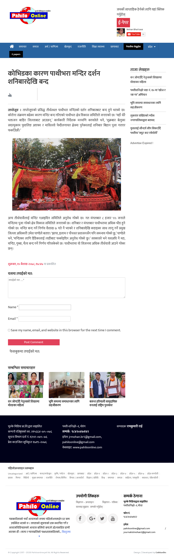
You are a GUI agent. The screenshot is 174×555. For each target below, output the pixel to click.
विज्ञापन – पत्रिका (110, 502)
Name (13, 307)
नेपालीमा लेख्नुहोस (133, 46)
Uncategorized (15, 474)
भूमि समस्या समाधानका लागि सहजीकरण (64, 403)
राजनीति (82, 46)
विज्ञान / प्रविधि (92, 478)
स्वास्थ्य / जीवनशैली (150, 478)
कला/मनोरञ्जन (45, 474)
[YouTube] (113, 519)
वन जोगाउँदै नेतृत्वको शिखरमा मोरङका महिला (23, 403)
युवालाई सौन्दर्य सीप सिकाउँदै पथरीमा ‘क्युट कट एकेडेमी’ (145, 131)
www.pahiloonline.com (87, 447)
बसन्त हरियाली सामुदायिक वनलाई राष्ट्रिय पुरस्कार (103, 403)
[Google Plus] (102, 519)
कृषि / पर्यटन (59, 474)
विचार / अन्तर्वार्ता (76, 478)
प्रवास (10, 478)
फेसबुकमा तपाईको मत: (25, 351)
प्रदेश (150, 47)
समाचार (23, 46)
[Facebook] (81, 519)
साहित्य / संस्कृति (132, 478)
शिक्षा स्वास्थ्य (98, 46)
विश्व (103, 478)
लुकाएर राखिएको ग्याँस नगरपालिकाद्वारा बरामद (142, 118)
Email (13, 318)
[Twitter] (92, 519)
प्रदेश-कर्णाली (152, 474)
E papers (16, 54)
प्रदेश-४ (123, 474)
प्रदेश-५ (132, 474)
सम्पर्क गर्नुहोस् (96, 507)
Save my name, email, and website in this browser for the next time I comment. (66, 330)
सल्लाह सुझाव (82, 507)
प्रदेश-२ (106, 474)
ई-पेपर (123, 23)
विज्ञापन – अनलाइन (85, 502)
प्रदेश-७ (141, 474)
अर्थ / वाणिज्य (51, 46)
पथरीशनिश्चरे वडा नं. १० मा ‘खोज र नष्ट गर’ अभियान (148, 92)
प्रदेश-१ (97, 474)
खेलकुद (68, 46)
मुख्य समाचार (37, 478)
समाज (36, 46)
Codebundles (161, 552)
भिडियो (26, 478)
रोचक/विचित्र (61, 478)
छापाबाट (115, 46)
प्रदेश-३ (114, 474)
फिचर (18, 478)
